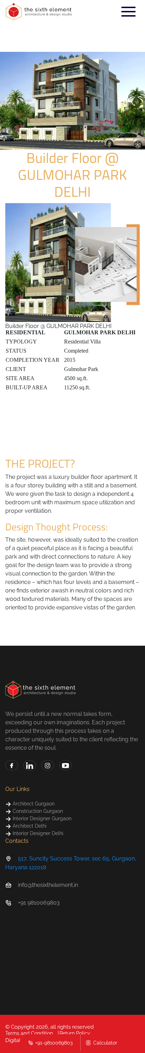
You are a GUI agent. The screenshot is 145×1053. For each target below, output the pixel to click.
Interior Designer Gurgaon (41, 818)
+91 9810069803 (39, 902)
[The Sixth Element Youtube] (65, 765)
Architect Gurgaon (33, 804)
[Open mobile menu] (128, 11)
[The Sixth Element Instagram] (47, 765)
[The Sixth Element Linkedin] (29, 765)
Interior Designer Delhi (37, 833)
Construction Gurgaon (37, 811)
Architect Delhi (28, 826)
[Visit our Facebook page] (11, 765)
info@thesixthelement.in (48, 885)
